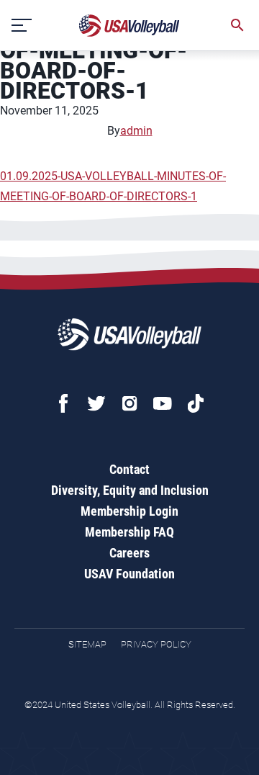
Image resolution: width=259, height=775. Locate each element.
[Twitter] (96, 403)
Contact (129, 469)
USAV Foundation (129, 573)
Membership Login (129, 511)
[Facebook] (63, 403)
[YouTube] (163, 403)
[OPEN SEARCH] (237, 25)
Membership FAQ (129, 531)
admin (136, 131)
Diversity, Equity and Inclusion (130, 490)
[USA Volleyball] (129, 25)
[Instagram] (129, 403)
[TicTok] (196, 403)
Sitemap (87, 644)
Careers (129, 552)
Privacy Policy (156, 644)
